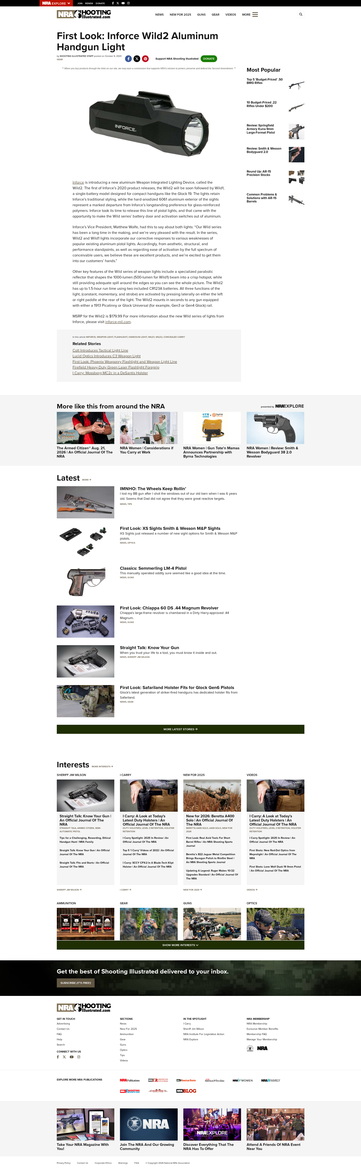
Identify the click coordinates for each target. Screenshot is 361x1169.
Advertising (63, 1024)
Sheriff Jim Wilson (138, 657)
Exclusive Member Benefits (262, 1029)
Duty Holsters (132, 828)
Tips (129, 504)
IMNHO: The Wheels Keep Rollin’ (153, 488)
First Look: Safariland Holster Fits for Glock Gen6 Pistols (177, 687)
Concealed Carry (174, 337)
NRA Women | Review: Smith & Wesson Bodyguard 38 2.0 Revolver (272, 452)
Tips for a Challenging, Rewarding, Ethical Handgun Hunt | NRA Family (85, 840)
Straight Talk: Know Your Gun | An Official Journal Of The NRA (85, 820)
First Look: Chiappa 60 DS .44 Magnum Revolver (169, 608)
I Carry (125, 775)
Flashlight (120, 337)
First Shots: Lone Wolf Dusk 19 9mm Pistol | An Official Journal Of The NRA (275, 869)
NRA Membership (257, 1024)
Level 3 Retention (152, 828)
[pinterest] (145, 56)
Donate (100, 3)
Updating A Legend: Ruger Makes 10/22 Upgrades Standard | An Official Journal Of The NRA (212, 875)
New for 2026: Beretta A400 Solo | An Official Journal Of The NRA (210, 820)
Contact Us (63, 1029)
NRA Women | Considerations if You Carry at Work (146, 450)
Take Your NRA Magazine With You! (83, 1147)
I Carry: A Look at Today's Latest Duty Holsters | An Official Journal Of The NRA (146, 820)
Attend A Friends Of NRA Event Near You (273, 1147)
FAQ (59, 1034)
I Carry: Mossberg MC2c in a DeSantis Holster (110, 373)
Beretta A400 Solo (197, 828)
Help (59, 1039)
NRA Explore (190, 1039)
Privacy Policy (64, 1163)
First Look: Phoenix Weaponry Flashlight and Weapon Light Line (125, 361)
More (85, 479)
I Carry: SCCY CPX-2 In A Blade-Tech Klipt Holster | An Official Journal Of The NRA (148, 865)
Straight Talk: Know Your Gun (149, 647)
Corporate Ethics (103, 1163)
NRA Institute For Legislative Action (203, 1034)
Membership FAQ (257, 1034)
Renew (89, 3)
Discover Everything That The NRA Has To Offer (208, 1147)
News (159, 14)
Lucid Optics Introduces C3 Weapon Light (107, 356)
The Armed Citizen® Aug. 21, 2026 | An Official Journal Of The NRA (85, 452)
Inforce (78, 182)
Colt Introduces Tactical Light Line (100, 350)
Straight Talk (68, 828)
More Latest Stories (196, 729)
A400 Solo (215, 828)
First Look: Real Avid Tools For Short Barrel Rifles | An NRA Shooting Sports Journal (209, 842)
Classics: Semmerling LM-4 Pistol (153, 568)
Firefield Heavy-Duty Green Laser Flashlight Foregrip (116, 367)
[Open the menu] (255, 14)
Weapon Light (105, 337)
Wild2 (159, 337)
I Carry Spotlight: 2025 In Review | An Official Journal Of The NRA (145, 840)
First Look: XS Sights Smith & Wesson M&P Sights (170, 528)
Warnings (123, 1163)
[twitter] (137, 56)
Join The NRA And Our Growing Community (147, 1147)
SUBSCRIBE (76, 983)
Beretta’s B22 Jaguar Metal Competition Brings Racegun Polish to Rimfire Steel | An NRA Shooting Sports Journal (210, 858)
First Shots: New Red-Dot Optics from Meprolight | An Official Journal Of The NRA (273, 854)
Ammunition (66, 903)
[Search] (300, 14)
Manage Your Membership (262, 1039)
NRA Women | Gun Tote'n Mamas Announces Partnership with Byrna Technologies (211, 452)
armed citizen (85, 828)
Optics (131, 543)
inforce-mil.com (118, 322)
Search (61, 1045)
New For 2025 (180, 14)
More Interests (101, 766)
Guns (201, 14)
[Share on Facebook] (128, 56)
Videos (230, 14)
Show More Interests (200, 945)
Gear (215, 14)
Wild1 (151, 337)
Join (80, 3)
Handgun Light (138, 337)
